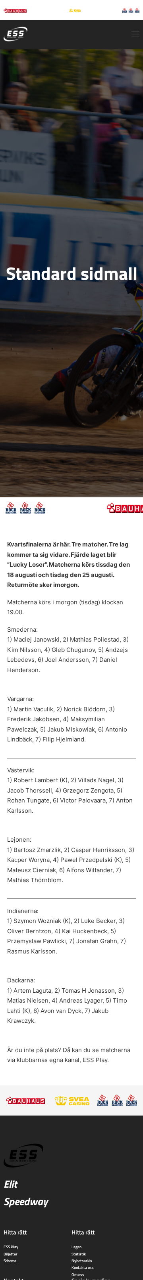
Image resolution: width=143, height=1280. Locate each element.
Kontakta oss (83, 1267)
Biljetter (10, 1254)
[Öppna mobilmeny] (135, 34)
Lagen (76, 1247)
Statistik (79, 1254)
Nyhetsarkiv (82, 1260)
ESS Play (95, 1060)
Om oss (78, 1274)
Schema (10, 1260)
